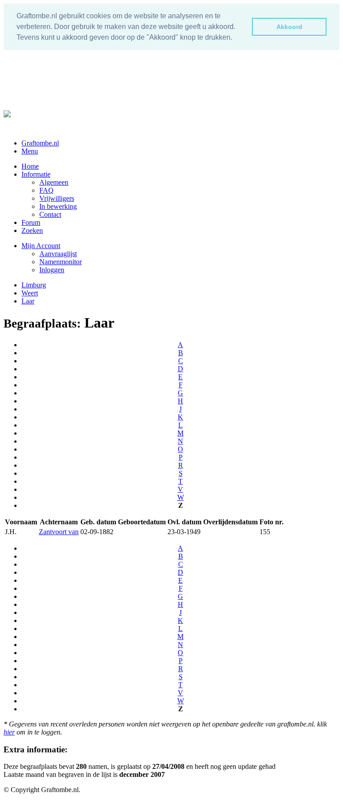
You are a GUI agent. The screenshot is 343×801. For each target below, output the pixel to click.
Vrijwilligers (56, 198)
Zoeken (32, 230)
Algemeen (53, 182)
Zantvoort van (59, 531)
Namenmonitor (60, 262)
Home (30, 166)
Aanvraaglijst (58, 253)
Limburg (33, 285)
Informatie (35, 174)
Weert (29, 293)
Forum (30, 222)
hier (9, 732)
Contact (50, 214)
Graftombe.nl (40, 143)
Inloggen (51, 270)
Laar (27, 301)
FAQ (46, 190)
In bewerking (58, 206)
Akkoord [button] (289, 26)
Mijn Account (40, 245)
